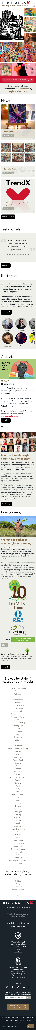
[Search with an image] (31, 79)
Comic (18, 729)
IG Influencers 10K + (18, 777)
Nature (18, 806)
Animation (18, 694)
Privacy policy (18, 1020)
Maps (18, 800)
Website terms (29, 1017)
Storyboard (18, 846)
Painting (18, 815)
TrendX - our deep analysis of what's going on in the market (15, 204)
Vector (18, 855)
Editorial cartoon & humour (18, 743)
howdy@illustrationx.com (18, 923)
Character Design (18, 717)
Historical (18, 772)
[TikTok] (18, 988)
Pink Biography (8, 132)
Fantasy (18, 752)
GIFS (18, 884)
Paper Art (18, 818)
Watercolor (18, 858)
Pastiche (18, 820)
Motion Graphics (18, 890)
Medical (18, 803)
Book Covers (18, 708)
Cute (18, 734)
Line (18, 792)
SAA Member (27, 1020)
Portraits (18, 835)
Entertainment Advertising (18, 749)
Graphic (18, 769)
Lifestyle (18, 789)
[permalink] (33, 138)
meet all (5, 312)
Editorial (18, 740)
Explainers (18, 887)
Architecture (18, 700)
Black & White (18, 706)
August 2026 (18, 1006)
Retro (18, 838)
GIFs (18, 766)
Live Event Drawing (18, 795)
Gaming (18, 763)
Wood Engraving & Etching (18, 861)
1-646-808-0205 (18, 926)
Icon (18, 774)
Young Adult (18, 863)
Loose (18, 797)
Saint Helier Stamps (9, 169)
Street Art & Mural (18, 849)
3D (18, 895)
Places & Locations (18, 829)
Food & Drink (18, 760)
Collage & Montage (18, 723)
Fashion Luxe (18, 757)
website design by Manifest (9, 1026)
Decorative (18, 737)
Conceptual (18, 731)
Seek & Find (18, 841)
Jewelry (18, 783)
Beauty (18, 703)
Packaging (18, 812)
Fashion (18, 754)
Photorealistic (18, 826)
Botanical (18, 711)
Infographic (18, 780)
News (5, 100)
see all (4, 265)
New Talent (18, 809)
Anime (18, 697)
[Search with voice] (28, 79)
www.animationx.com (10, 416)
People (18, 823)
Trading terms (9, 1020)
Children (18, 720)
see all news (7, 217)
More (4, 645)
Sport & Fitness (18, 843)
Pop (18, 832)
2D (18, 893)
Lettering (18, 786)
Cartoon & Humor (18, 714)
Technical (18, 852)
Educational (18, 746)
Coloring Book (18, 726)
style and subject (18, 91)
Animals (18, 691)
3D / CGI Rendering (18, 688)
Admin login (18, 1023)
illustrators (23, 88)
